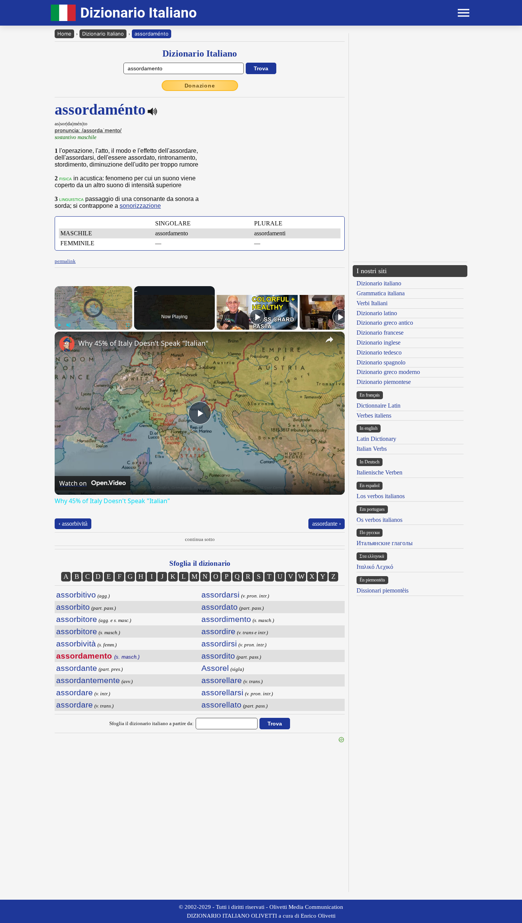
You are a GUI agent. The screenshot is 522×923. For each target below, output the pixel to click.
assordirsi (219, 643)
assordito (218, 655)
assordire (218, 631)
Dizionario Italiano (103, 34)
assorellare (221, 680)
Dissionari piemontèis (383, 590)
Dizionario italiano (379, 283)
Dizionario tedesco (379, 352)
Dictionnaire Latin (378, 405)
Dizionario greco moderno (388, 372)
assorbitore (76, 619)
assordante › (326, 523)
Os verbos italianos (379, 520)
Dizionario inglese (378, 342)
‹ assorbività (73, 523)
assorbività (76, 643)
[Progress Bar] (93, 320)
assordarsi (220, 594)
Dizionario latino (377, 313)
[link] (67, 343)
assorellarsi (222, 692)
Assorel (215, 668)
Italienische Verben (379, 472)
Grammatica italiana (381, 293)
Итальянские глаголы (385, 543)
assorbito (73, 606)
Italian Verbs (372, 448)
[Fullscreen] (127, 325)
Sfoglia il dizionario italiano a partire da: (151, 723)
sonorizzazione (140, 205)
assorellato (221, 704)
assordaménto (152, 34)
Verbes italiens (374, 415)
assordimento (226, 619)
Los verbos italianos (381, 496)
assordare (74, 692)
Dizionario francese (380, 332)
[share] (329, 340)
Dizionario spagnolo (381, 362)
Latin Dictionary (376, 439)
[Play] (59, 325)
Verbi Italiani (372, 303)
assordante (76, 668)
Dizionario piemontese (384, 382)
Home (64, 34)
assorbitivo (76, 594)
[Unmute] (68, 325)
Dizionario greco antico (385, 322)
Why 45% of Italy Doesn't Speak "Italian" (143, 343)
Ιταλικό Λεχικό (375, 567)
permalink (65, 261)
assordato (219, 606)
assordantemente (88, 680)
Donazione (200, 86)
